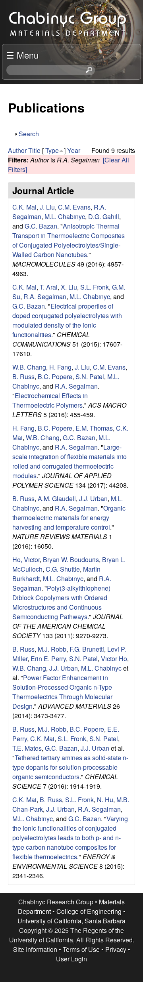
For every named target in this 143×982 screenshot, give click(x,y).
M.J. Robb (52, 649)
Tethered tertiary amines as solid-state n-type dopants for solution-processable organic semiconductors (70, 767)
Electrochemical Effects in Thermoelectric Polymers (50, 400)
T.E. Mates (27, 748)
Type (52, 150)
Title (34, 150)
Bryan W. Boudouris (71, 559)
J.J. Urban (93, 498)
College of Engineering (89, 911)
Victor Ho (114, 658)
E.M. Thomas (94, 428)
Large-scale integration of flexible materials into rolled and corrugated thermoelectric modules (69, 461)
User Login (71, 958)
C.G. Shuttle (63, 569)
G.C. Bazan (41, 226)
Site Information (35, 949)
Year (73, 150)
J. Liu (47, 207)
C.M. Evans (74, 207)
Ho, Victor (26, 559)
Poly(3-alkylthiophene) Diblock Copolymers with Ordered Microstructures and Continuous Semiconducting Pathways (61, 602)
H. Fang (60, 367)
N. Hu (105, 799)
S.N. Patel (89, 376)
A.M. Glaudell (57, 498)
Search (29, 133)
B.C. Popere (55, 376)
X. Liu (69, 287)
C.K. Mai (24, 207)
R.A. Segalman (44, 296)
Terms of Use (81, 949)
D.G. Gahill (103, 216)
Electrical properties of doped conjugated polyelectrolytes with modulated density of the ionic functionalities (67, 320)
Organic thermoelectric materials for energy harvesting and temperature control (69, 517)
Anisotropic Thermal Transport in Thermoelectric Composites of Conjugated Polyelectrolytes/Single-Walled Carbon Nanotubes (68, 240)
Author (17, 150)
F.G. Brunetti (87, 649)
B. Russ (23, 376)
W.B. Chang (29, 367)
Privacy (115, 949)
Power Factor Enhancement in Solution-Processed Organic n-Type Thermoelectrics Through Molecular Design (62, 692)
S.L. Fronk (94, 287)
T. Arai (49, 287)
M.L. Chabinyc (64, 216)
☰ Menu (22, 54)
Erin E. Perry (48, 658)
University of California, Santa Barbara (71, 920)
